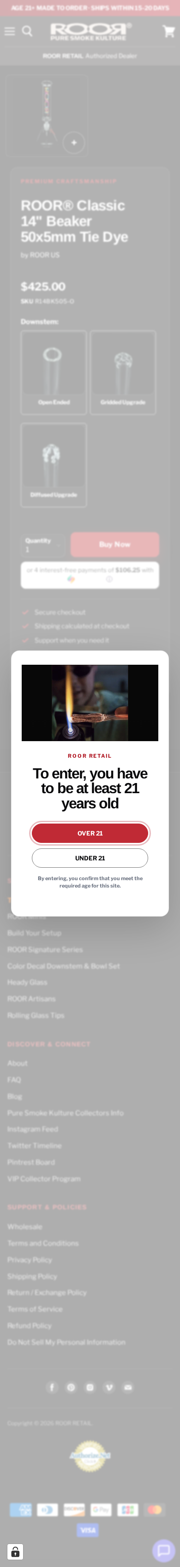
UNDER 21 (90, 858)
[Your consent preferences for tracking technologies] (15, 1552)
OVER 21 (90, 833)
